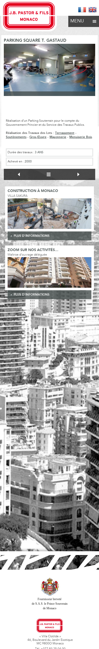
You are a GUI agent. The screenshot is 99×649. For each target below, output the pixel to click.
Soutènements (16, 137)
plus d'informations (32, 236)
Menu (77, 21)
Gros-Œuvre (37, 137)
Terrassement (64, 133)
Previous (11, 71)
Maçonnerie (58, 137)
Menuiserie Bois (80, 137)
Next (87, 71)
